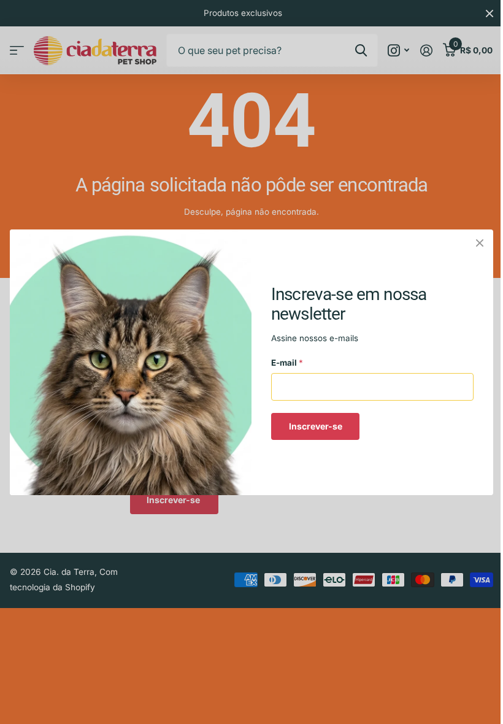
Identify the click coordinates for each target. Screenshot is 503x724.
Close (479, 242)
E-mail (287, 363)
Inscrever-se (315, 425)
